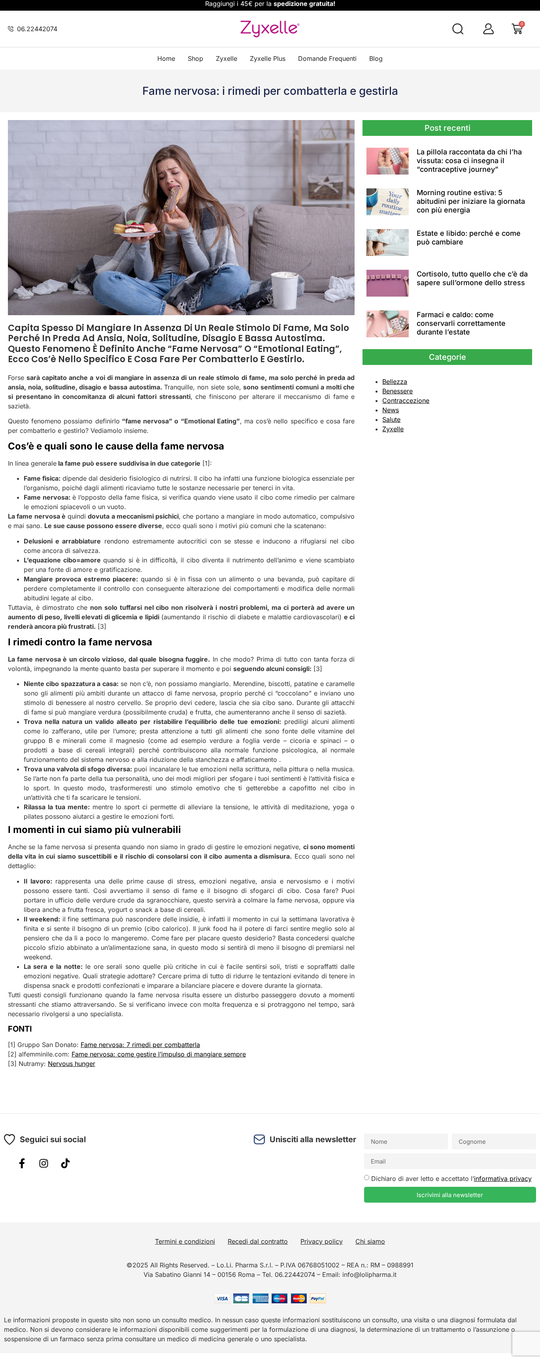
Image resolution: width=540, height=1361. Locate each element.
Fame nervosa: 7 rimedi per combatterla (140, 1045)
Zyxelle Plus (267, 58)
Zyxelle (226, 58)
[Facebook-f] (22, 1163)
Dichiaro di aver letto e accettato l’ (451, 1178)
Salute (391, 419)
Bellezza (394, 381)
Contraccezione (405, 400)
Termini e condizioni (185, 1241)
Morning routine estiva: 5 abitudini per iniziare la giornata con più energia (471, 201)
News (390, 410)
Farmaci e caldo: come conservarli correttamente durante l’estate (461, 323)
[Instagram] (43, 1163)
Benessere (397, 391)
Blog (376, 58)
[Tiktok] (65, 1163)
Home (166, 58)
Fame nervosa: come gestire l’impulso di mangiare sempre (159, 1054)
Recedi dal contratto (258, 1241)
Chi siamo (370, 1241)
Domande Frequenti (327, 58)
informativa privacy (503, 1178)
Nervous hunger (71, 1064)
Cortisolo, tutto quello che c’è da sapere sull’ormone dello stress (472, 278)
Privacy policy (321, 1241)
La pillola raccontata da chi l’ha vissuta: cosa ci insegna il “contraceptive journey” (469, 160)
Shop (195, 58)
